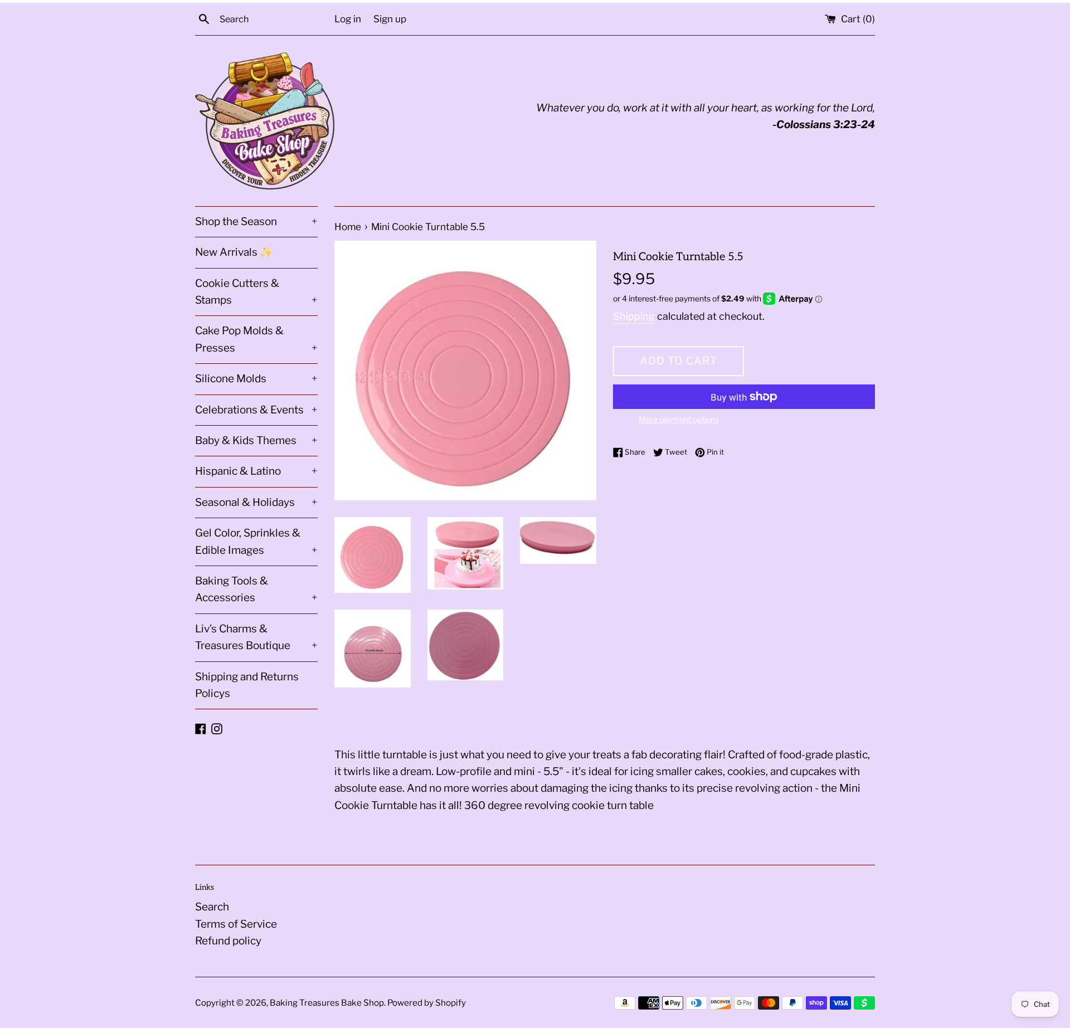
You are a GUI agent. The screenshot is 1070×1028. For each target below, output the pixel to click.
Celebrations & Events (256, 409)
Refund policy (228, 940)
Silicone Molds (256, 378)
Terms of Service (236, 924)
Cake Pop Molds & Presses (256, 339)
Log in (347, 19)
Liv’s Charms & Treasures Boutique (256, 637)
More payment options (679, 419)
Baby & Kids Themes (256, 440)
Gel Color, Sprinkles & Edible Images (256, 541)
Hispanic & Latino (256, 471)
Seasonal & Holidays (256, 502)
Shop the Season (256, 221)
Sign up (389, 19)
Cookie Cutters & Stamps (256, 291)
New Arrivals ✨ (234, 252)
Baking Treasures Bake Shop (327, 1002)
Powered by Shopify (426, 1002)
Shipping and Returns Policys (247, 685)
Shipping (634, 316)
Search (212, 906)
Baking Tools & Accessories (256, 589)
